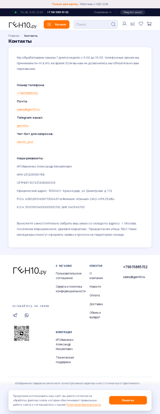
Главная (13, 36)
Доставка (96, 304)
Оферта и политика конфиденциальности (71, 289)
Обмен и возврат (95, 315)
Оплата (95, 295)
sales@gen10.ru (134, 277)
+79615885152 (27, 93)
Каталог (61, 24)
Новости (95, 286)
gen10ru (23, 125)
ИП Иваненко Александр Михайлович (64, 344)
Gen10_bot (25, 142)
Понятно (128, 400)
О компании (101, 12)
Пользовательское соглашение (68, 276)
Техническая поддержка (65, 360)
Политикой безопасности (83, 404)
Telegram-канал (132, 12)
